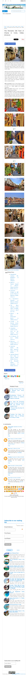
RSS (11, 1)
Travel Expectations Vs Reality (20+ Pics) (17, 599)
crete (11, 26)
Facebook (3, 1)
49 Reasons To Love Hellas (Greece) (14, 337)
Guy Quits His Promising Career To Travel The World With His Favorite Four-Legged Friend (17, 579)
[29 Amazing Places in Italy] (6, 607)
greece (19, 26)
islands (5, 27)
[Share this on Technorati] (19, 376)
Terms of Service (14, 674)
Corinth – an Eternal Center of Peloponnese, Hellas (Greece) (14, 324)
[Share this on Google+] (8, 376)
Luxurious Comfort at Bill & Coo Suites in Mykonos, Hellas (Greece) (14, 294)
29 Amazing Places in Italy (15, 604)
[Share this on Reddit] (17, 376)
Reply (9, 435)
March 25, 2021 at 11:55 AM (15, 477)
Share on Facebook (11, 43)
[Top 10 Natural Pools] (6, 555)
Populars (9, 550)
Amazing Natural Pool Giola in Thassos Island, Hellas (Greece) (14, 357)
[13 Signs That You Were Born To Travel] (6, 575)
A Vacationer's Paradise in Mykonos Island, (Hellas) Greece (14, 301)
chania (8, 26)
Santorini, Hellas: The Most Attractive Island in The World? (14, 349)
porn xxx (21, 481)
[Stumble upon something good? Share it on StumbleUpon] (10, 376)
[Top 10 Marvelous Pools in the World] (6, 562)
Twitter (6, 1)
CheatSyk (10, 457)
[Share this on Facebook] (4, 376)
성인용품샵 (20, 452)
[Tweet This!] (6, 376)
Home (5, 26)
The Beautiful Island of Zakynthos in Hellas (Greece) (14, 363)
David (9, 465)
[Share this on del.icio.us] (13, 376)
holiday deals (10, 473)
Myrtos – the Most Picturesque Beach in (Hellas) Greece (14, 316)
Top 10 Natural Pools (14, 553)
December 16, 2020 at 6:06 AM (16, 465)
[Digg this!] (12, 376)
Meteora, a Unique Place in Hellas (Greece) (14, 342)
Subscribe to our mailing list (12, 660)
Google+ (8, 1)
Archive (18, 550)
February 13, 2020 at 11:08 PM (15, 438)
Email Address (13, 527)
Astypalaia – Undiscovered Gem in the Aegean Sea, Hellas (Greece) (14, 331)
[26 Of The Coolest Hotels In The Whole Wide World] (6, 613)
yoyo (9, 448)
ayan (9, 438)
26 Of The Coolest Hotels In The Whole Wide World (17, 611)
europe (16, 26)
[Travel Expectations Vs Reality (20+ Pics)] (6, 601)
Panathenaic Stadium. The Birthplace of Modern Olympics (14, 277)
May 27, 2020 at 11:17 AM (15, 448)
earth (13, 26)
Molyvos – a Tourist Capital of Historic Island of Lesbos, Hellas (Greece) (14, 285)
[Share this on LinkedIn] (15, 376)
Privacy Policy (17, 673)
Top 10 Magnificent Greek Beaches (17, 592)
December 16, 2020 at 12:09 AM (18, 457)
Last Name (7, 538)
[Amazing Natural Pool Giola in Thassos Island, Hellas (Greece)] (6, 568)
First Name (7, 533)
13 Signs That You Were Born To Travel (17, 573)
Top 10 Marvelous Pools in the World (17, 560)
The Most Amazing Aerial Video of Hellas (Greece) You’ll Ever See (14, 308)
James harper (10, 426)
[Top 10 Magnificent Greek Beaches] (6, 594)
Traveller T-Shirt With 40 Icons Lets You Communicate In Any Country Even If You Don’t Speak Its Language (17, 587)
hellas (22, 26)
